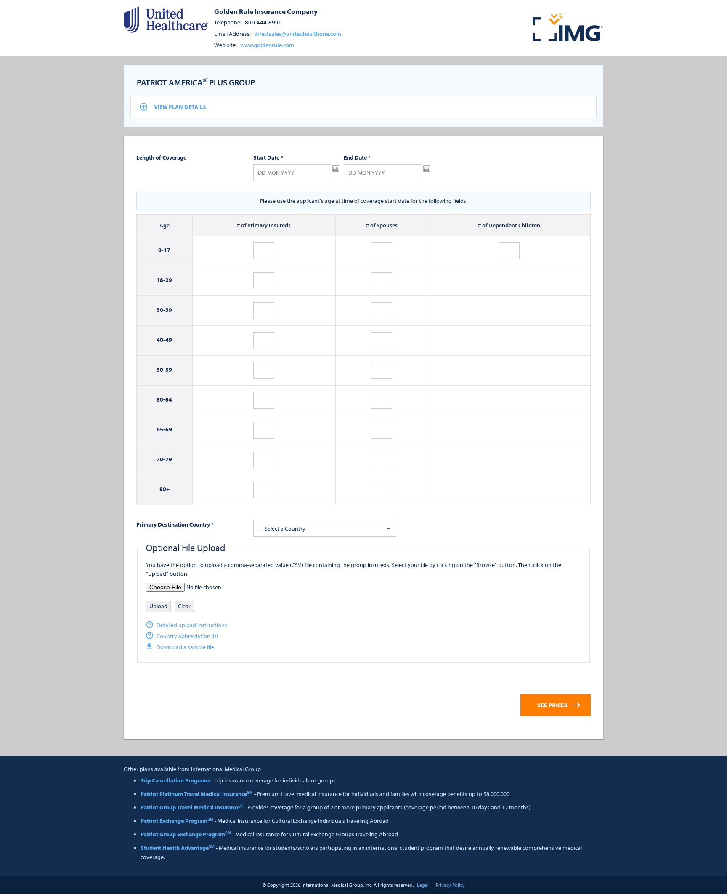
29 (168, 280)
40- (161, 339)
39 (168, 310)
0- (161, 250)
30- (161, 310)
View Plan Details (180, 107)
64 (168, 399)
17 (167, 250)
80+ (164, 489)
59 (168, 369)
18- (161, 280)
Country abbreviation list (188, 636)
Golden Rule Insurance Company (266, 11)
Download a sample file (185, 647)
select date (335, 168)
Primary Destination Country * (175, 524)
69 (168, 429)
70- (161, 459)
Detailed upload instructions (192, 625)
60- (161, 399)
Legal (423, 885)
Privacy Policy (450, 885)
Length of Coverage (161, 157)
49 (168, 339)
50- (161, 369)
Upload (158, 606)
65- (161, 429)
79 (168, 459)
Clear (184, 606)
